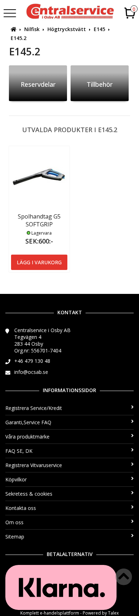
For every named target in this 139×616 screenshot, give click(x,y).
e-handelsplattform (59, 613)
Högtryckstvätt (66, 29)
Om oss (14, 522)
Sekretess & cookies (28, 493)
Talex (113, 613)
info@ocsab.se (31, 372)
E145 (99, 29)
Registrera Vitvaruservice (33, 465)
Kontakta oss (20, 508)
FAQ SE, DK (18, 450)
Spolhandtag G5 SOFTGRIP (39, 220)
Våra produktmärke (27, 436)
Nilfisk (32, 29)
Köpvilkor (16, 479)
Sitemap (14, 536)
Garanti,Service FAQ (28, 422)
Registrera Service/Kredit (33, 408)
